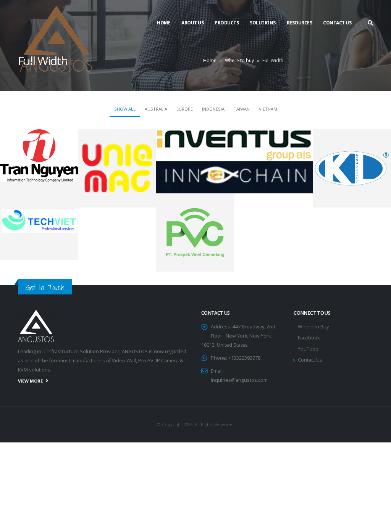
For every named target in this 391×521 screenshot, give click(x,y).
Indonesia (213, 109)
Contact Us (337, 22)
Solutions (263, 22)
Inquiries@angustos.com (239, 380)
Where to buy (239, 60)
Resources (299, 22)
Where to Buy (313, 326)
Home (163, 22)
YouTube (308, 349)
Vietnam (268, 109)
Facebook (309, 337)
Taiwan (242, 109)
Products (227, 22)
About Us (192, 22)
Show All (125, 109)
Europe (184, 109)
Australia (156, 109)
